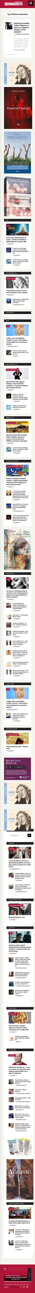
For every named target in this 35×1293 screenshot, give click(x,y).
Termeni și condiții (13, 1287)
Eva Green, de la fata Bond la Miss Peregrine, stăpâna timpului (22, 992)
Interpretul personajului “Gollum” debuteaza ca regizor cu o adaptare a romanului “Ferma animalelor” (21, 27)
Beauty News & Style (12, 369)
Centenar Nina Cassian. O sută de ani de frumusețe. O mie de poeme (20, 633)
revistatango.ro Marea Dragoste (22, 34)
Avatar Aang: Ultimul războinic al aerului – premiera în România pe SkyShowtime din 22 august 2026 (16, 239)
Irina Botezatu (19, 995)
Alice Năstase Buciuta (18, 304)
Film (8, 225)
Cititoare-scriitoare (12, 734)
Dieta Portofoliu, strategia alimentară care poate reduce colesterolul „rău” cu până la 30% (19, 1028)
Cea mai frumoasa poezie (15, 905)
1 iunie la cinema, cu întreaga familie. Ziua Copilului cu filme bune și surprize (20, 261)
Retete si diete (13, 1014)
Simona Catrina (19, 1109)
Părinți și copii (11, 423)
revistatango (10, 243)
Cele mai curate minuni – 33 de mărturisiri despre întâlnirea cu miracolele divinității (21, 672)
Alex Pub (15, 356)
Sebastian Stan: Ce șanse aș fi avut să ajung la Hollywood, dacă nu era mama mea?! (22, 974)
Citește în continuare (19, 49)
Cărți (8, 579)
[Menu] (30, 3)
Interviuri (11, 849)
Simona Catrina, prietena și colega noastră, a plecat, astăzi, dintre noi (23, 1081)
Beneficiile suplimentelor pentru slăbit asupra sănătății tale (22, 1038)
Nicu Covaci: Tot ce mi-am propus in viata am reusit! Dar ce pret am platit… (22, 1116)
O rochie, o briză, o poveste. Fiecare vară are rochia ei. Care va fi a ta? (20, 352)
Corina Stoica (12, 1075)
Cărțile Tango (10, 278)
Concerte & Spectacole (13, 466)
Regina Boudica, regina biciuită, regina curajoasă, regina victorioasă (21, 301)
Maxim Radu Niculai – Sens (17, 917)
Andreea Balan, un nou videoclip (16, 1278)
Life (8, 326)
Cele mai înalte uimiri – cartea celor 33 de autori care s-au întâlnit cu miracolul (20, 642)
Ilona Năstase (13, 953)
